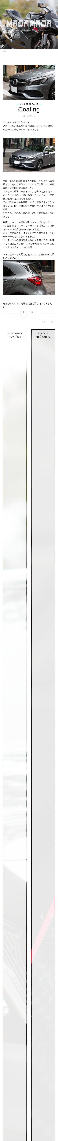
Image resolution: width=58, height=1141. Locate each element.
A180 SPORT (26, 104)
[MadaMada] (29, 24)
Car (36, 104)
